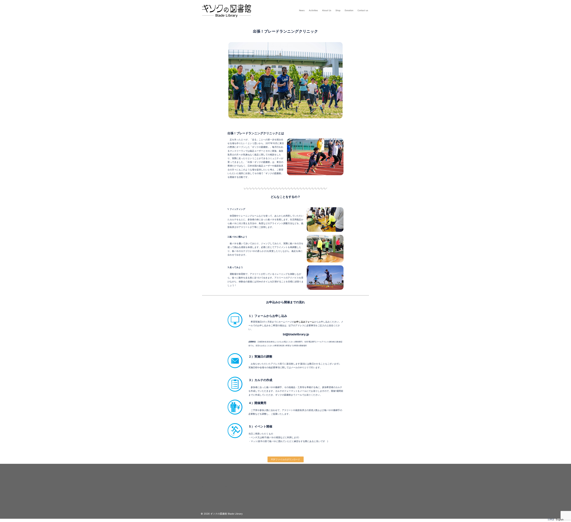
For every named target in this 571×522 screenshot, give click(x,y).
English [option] (560, 519)
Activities (313, 10)
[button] (286, 459)
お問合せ (205, 482)
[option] (559, 519)
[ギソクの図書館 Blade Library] (226, 10)
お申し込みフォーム (304, 321)
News (302, 10)
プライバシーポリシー (213, 490)
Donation (349, 10)
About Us (326, 10)
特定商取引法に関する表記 (215, 486)
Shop (338, 10)
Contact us (362, 10)
